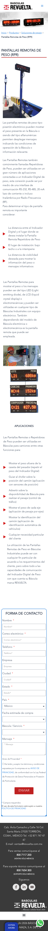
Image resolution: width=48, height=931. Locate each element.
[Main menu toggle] (42, 6)
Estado (6, 687)
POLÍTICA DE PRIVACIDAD (14, 809)
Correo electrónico (13, 634)
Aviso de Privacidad (11, 759)
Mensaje (7, 739)
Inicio (4, 33)
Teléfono (7, 647)
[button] (24, 915)
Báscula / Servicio (12, 726)
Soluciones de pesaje (31, 33)
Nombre (7, 620)
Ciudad (6, 673)
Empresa (7, 660)
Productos (14, 33)
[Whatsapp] (40, 923)
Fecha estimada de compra (17, 713)
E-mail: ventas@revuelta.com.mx (24, 844)
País (4, 700)
